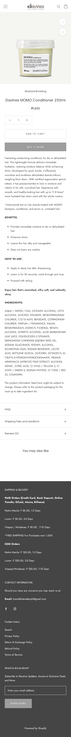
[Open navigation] (5, 6)
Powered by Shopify (35, 728)
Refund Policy (12, 648)
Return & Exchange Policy (18, 642)
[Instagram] (15, 608)
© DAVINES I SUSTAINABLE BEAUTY (35, 723)
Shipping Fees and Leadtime (22, 421)
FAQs (8, 409)
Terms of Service (13, 655)
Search (8, 630)
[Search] (59, 6)
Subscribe (18, 703)
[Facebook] (6, 608)
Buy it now (35, 147)
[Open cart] (65, 6)
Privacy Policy (12, 636)
